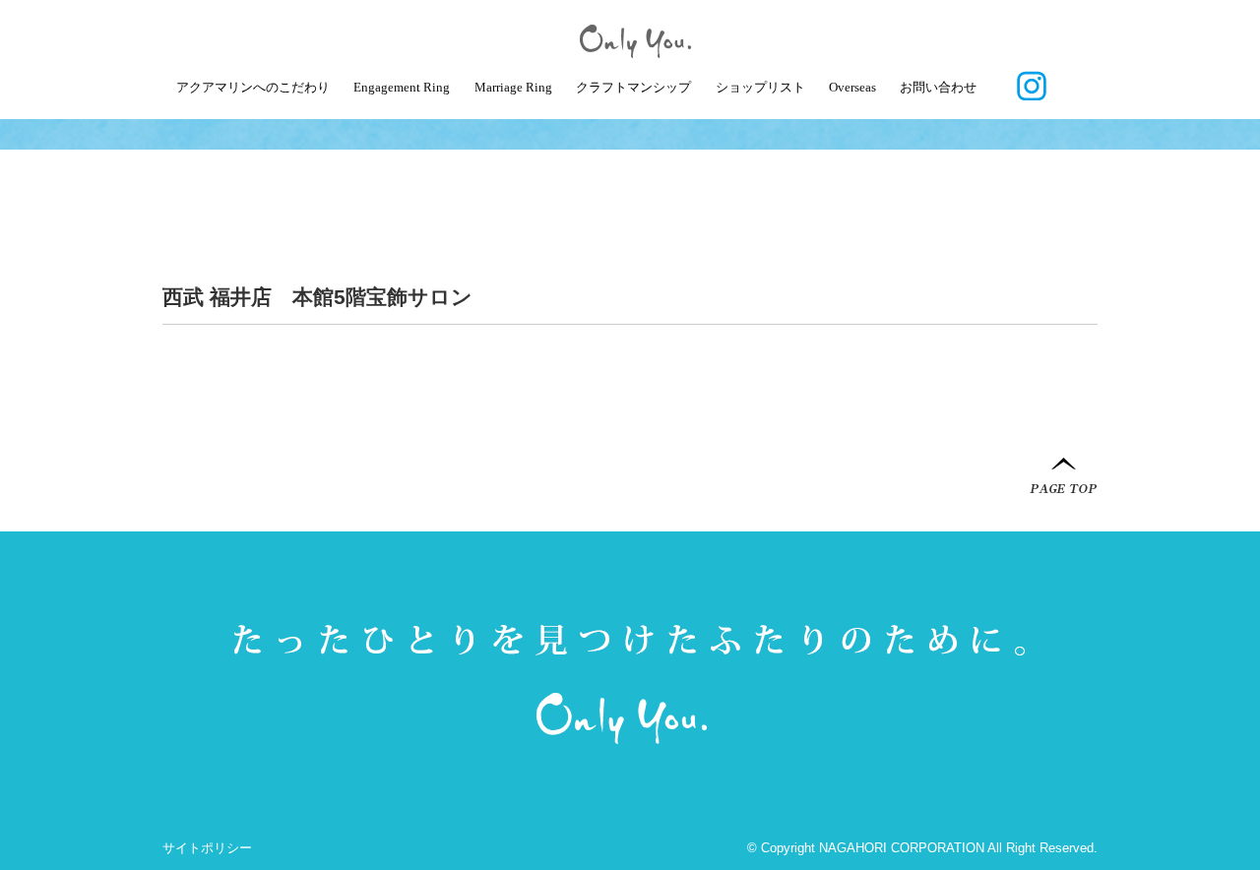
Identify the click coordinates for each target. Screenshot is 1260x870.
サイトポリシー (207, 847)
